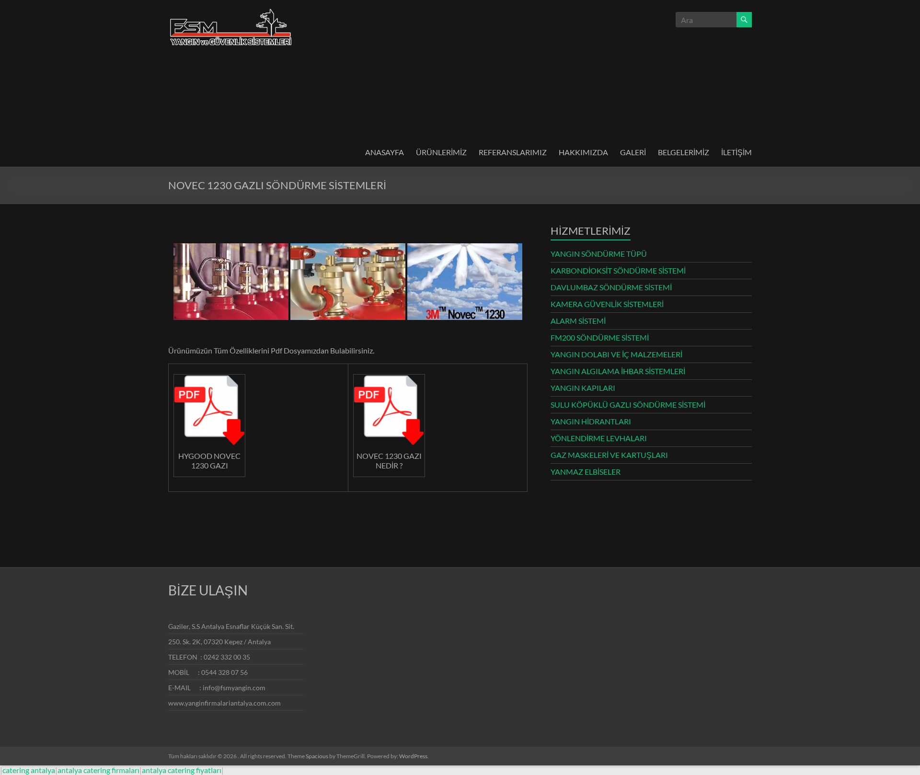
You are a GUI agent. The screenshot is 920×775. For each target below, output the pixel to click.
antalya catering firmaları (98, 770)
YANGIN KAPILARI (583, 387)
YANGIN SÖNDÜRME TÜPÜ (599, 253)
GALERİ (633, 152)
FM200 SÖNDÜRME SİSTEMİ (600, 337)
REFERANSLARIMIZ (513, 152)
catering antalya (28, 770)
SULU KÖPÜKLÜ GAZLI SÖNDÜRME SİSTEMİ (628, 404)
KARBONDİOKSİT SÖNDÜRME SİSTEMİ (618, 270)
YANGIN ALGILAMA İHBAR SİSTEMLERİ (618, 371)
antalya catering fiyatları (181, 770)
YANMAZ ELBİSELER (586, 471)
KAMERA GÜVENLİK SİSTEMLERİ (607, 303)
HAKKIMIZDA (583, 152)
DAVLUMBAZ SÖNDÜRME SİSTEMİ (611, 287)
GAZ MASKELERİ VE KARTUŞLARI (609, 454)
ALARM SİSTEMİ (578, 320)
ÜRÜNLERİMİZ (441, 152)
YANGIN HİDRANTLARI (591, 421)
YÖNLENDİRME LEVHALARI (599, 438)
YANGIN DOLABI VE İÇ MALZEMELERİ (616, 354)
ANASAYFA (384, 152)
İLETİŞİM (736, 152)
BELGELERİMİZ (683, 152)
